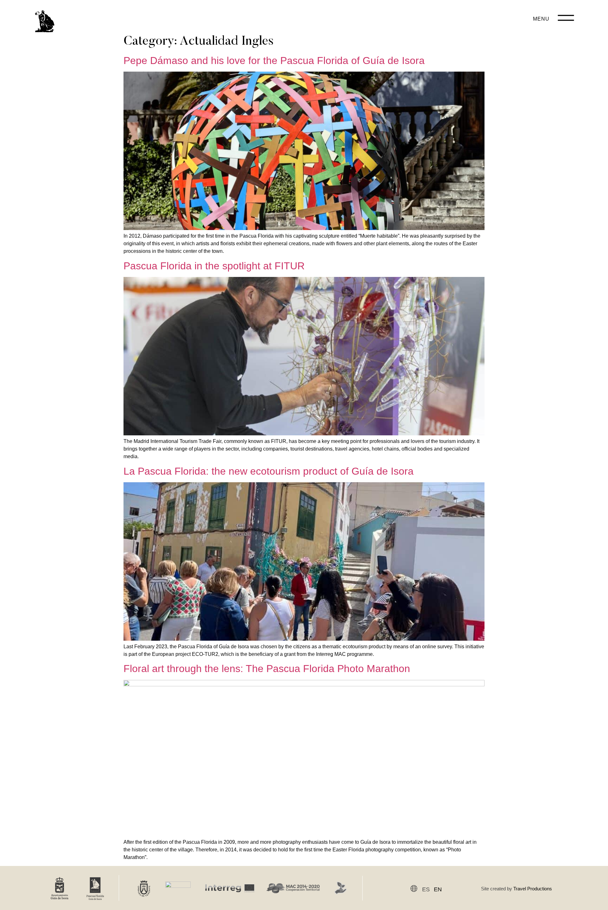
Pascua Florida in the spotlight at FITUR (214, 266)
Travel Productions (532, 888)
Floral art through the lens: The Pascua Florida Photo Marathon (267, 668)
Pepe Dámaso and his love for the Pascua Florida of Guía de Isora (274, 60)
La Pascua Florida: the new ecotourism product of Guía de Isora (269, 471)
